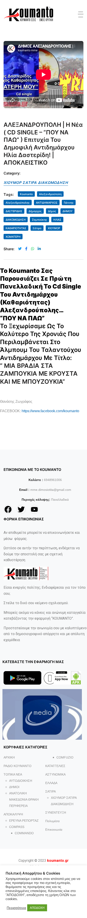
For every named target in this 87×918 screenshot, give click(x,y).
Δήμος (52, 211)
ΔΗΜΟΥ (67, 211)
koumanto (26, 194)
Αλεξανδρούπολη (50, 194)
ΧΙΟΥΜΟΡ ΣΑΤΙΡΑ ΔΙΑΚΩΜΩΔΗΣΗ (36, 182)
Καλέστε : (36, 480)
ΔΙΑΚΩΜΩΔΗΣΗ (16, 219)
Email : (24, 489)
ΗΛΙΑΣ (57, 219)
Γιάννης (69, 202)
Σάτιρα (37, 228)
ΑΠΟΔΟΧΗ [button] (37, 907)
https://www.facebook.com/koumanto (50, 411)
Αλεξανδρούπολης (18, 202)
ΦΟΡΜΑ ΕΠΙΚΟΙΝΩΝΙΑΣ (24, 519)
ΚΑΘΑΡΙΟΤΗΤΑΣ (16, 228)
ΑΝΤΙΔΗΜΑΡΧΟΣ (47, 202)
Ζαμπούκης (39, 219)
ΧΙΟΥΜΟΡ (54, 228)
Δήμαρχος (35, 211)
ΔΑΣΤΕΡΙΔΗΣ (14, 211)
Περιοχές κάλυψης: (36, 499)
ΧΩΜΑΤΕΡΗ (13, 236)
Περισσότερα (16, 908)
